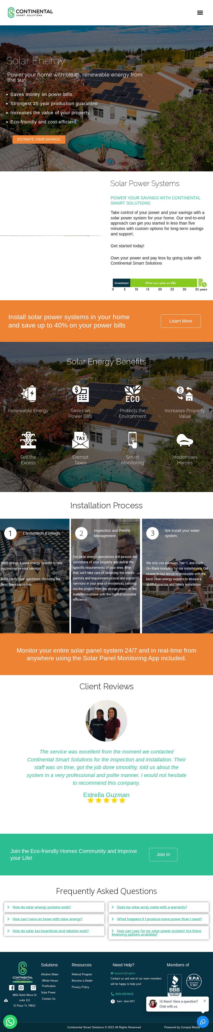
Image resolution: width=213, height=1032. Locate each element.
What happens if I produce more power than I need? (159, 919)
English (130, 973)
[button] (200, 12)
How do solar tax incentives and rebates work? (51, 931)
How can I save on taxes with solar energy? (48, 919)
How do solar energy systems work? (42, 907)
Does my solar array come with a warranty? (152, 907)
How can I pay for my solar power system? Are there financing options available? (156, 933)
